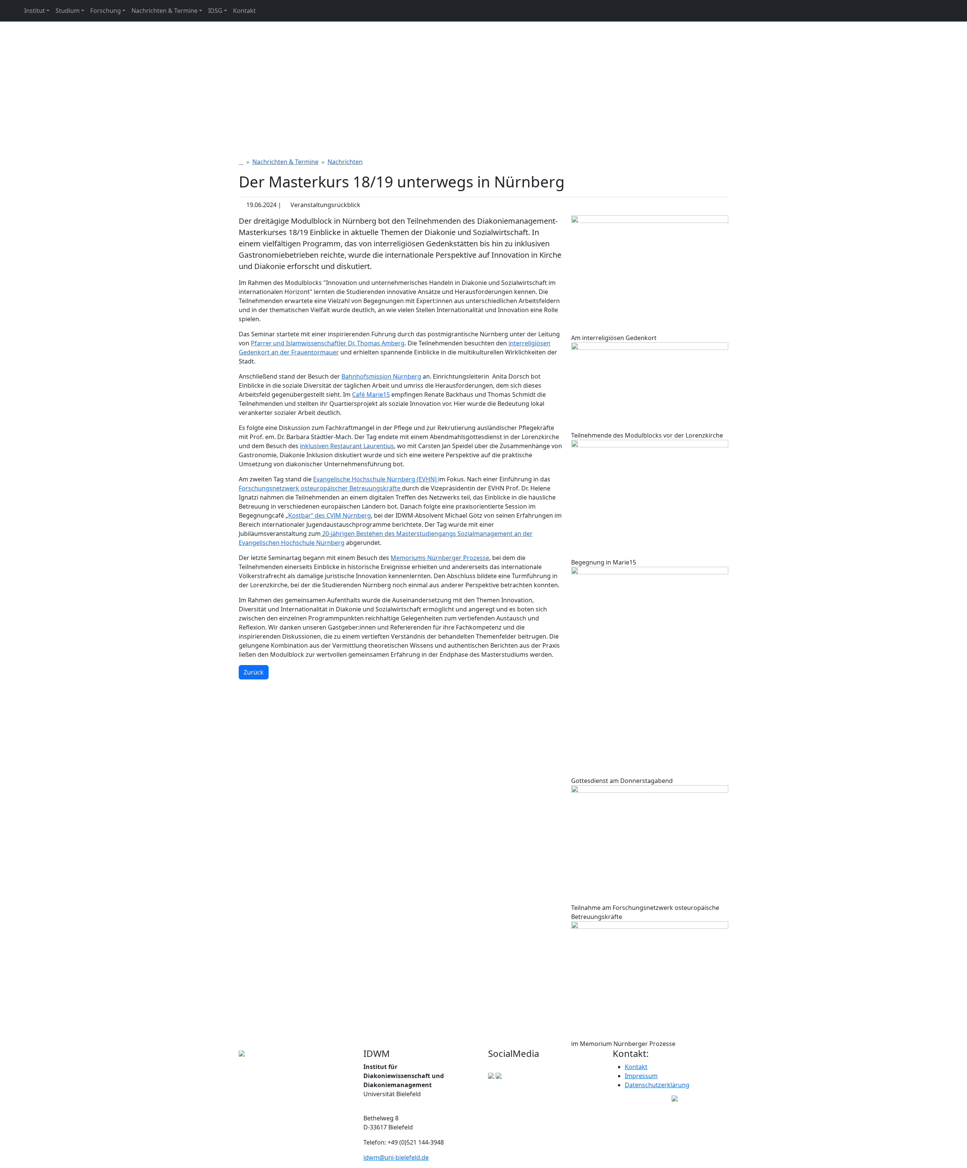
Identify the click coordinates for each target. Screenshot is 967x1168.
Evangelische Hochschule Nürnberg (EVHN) (375, 479)
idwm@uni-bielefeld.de (396, 1157)
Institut (34, 10)
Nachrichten (345, 162)
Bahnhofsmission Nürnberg (381, 376)
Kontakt (244, 10)
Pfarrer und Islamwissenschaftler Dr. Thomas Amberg (328, 343)
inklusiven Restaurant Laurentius (347, 446)
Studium (68, 10)
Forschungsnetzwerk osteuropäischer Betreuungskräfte (320, 488)
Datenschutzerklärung (657, 1085)
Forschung (105, 10)
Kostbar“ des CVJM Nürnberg (329, 515)
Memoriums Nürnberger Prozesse (440, 558)
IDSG (215, 10)
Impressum (641, 1076)
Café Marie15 (371, 394)
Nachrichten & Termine (164, 10)
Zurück (254, 672)
